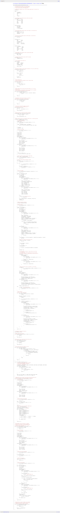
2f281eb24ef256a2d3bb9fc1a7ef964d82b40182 (25, 3)
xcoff (40, 3)
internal (38, 3)
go (13, 3)
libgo (34, 3)
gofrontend (16, 3)
